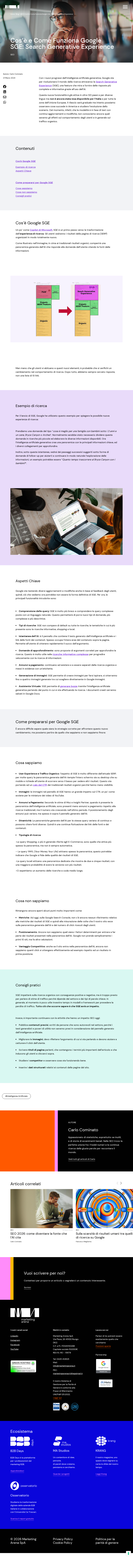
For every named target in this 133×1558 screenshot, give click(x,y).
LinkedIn (14, 1335)
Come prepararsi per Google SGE (34, 182)
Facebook (15, 1344)
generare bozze (69, 686)
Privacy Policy (63, 1539)
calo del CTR (40, 785)
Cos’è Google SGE (26, 161)
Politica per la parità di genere (107, 1541)
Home (12, 14)
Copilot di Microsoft (41, 229)
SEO (21, 14)
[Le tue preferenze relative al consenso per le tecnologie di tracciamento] (128, 1553)
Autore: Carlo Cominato (13, 74)
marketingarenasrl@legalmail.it (68, 1373)
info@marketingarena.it (64, 1365)
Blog (17, 14)
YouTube (14, 1349)
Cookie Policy (62, 1543)
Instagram (15, 1340)
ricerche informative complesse (71, 654)
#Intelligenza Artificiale (16, 1096)
